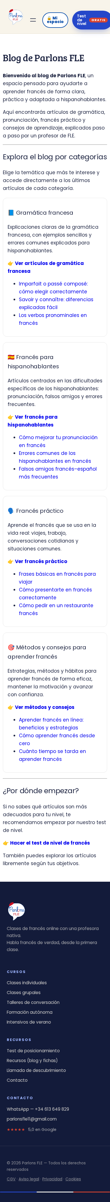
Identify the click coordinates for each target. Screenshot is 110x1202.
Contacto (17, 1080)
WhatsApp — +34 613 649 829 (38, 1109)
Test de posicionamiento (33, 1051)
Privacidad (52, 1179)
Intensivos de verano (29, 1022)
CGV (11, 1179)
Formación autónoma (29, 1012)
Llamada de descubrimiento (36, 1070)
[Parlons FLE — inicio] (15, 16)
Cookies (73, 1179)
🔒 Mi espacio (55, 20)
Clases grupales (24, 992)
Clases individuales (27, 983)
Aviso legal (29, 1179)
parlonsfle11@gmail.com (32, 1119)
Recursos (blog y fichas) (32, 1060)
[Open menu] (33, 19)
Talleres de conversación (33, 1002)
